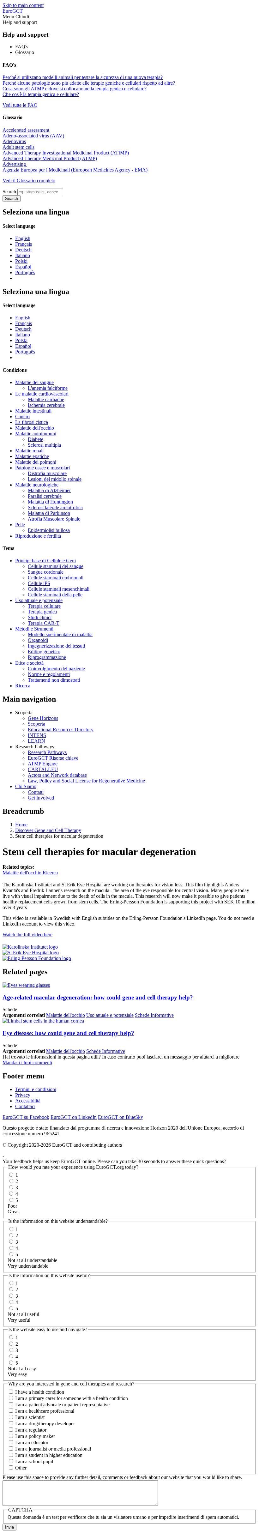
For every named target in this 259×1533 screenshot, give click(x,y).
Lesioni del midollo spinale (54, 479)
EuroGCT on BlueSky (120, 1117)
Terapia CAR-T (43, 623)
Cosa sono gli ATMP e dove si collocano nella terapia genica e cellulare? (75, 88)
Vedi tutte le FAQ (20, 105)
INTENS (37, 735)
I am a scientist (30, 1417)
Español (23, 266)
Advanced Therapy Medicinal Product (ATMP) (50, 158)
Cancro (22, 416)
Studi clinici (39, 617)
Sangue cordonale (45, 572)
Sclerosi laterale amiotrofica (55, 507)
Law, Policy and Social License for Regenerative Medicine (86, 780)
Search (9, 191)
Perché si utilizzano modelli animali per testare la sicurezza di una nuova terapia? (83, 77)
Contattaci (25, 1106)
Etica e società (29, 663)
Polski (21, 261)
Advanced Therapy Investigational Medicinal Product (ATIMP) (66, 152)
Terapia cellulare (44, 606)
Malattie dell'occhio (34, 428)
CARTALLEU (43, 769)
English (22, 238)
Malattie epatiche (32, 456)
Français (23, 244)
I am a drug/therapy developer (45, 1423)
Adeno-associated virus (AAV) (33, 135)
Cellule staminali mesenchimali (58, 589)
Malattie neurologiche (36, 484)
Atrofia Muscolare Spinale (54, 519)
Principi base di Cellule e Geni (45, 560)
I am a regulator (30, 1430)
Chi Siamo (25, 786)
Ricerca (22, 685)
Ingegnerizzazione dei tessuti (56, 646)
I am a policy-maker (35, 1436)
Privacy (22, 1095)
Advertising (15, 164)
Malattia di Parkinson (49, 513)
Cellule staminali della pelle (55, 594)
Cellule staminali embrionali (55, 577)
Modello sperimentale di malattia (60, 634)
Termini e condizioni (35, 1089)
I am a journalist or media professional (53, 1449)
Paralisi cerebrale (45, 496)
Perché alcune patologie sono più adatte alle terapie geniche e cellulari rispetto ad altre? (89, 83)
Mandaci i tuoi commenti (27, 1062)
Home (21, 824)
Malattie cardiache (46, 399)
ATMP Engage (42, 763)
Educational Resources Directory (60, 729)
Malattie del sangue (34, 382)
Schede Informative (154, 1015)
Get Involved (41, 797)
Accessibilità (27, 1100)
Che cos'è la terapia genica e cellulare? (41, 94)
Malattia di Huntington (50, 501)
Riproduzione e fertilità (38, 536)
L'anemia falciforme (48, 388)
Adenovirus (14, 141)
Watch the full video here (27, 934)
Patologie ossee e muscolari (42, 467)
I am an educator (31, 1442)
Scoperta (36, 724)
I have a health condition (39, 1392)
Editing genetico (44, 651)
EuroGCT (13, 11)
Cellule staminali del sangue (55, 566)
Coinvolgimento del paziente (56, 668)
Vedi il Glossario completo (29, 180)
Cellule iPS (39, 583)
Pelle (20, 524)
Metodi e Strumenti (34, 628)
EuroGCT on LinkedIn (74, 1117)
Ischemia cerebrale (46, 405)
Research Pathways (47, 752)
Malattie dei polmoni (35, 462)
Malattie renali (29, 450)
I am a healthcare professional (44, 1411)
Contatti (36, 792)
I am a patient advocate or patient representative (62, 1404)
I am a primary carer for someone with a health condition (71, 1398)
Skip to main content (23, 5)
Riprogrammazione (47, 657)
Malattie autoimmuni (35, 433)
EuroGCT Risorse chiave (53, 758)
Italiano (22, 255)
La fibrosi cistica (31, 422)
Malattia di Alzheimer (49, 490)
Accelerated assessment (26, 130)
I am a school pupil (34, 1461)
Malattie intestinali (33, 410)
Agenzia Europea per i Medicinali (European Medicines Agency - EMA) (75, 169)
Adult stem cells (18, 147)
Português (25, 272)
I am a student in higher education (48, 1455)
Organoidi (38, 640)
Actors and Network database (57, 775)
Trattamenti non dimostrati (54, 680)
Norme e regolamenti (49, 674)
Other (21, 1467)
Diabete (35, 439)
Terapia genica (42, 611)
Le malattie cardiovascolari (42, 393)
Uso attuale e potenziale (39, 600)
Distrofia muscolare (47, 473)
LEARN (36, 741)
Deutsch (23, 249)
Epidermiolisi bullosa (49, 530)
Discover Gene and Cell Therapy (48, 830)
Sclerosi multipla (44, 445)
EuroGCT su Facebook (26, 1117)
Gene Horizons (43, 718)
